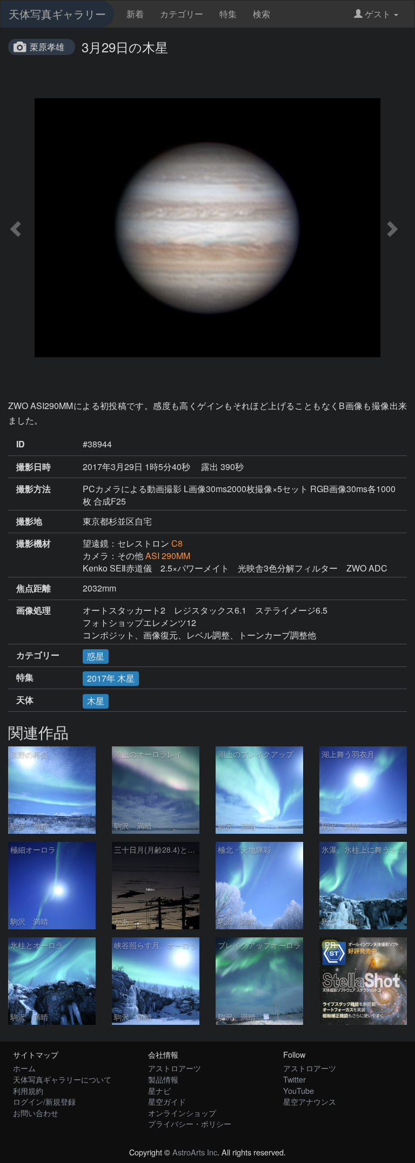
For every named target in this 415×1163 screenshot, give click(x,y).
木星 (95, 701)
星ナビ (159, 1090)
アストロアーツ (174, 1067)
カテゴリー (181, 14)
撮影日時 (33, 467)
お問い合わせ (35, 1112)
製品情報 (163, 1079)
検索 (261, 14)
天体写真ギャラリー (57, 14)
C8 (177, 543)
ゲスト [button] (378, 14)
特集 (228, 14)
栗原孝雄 (47, 46)
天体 (25, 700)
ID (20, 444)
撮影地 (29, 521)
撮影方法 (33, 489)
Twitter (294, 1079)
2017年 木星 (111, 678)
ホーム (24, 1067)
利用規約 (28, 1090)
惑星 (95, 656)
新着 (135, 14)
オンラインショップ (182, 1112)
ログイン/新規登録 (44, 1101)
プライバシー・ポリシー (189, 1123)
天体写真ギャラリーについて (62, 1079)
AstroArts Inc (194, 1152)
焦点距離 (33, 588)
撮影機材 (33, 543)
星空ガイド (167, 1101)
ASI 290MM (167, 555)
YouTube (298, 1090)
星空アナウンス (309, 1101)
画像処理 (33, 610)
